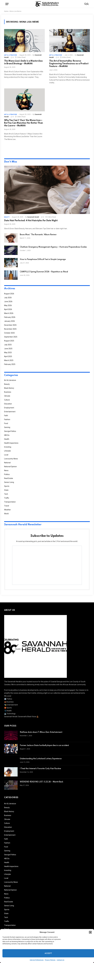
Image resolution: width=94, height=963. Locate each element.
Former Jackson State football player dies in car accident (44, 745)
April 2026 (8, 309)
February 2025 (9, 364)
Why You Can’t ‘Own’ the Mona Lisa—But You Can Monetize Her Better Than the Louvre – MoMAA (23, 123)
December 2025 (10, 325)
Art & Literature (10, 55)
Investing (7, 447)
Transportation (10, 502)
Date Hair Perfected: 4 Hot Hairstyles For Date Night (31, 220)
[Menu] (7, 4)
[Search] (86, 4)
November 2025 (10, 329)
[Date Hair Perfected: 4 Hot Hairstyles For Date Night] (47, 190)
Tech (6, 494)
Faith (6, 416)
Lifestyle (7, 451)
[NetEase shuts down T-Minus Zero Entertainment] (11, 735)
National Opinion (10, 467)
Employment (9, 408)
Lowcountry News (11, 459)
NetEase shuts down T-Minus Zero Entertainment (41, 732)
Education (8, 404)
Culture (7, 400)
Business (7, 392)
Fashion (7, 419)
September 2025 (10, 337)
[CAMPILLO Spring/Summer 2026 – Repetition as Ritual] (11, 275)
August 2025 (9, 341)
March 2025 (8, 360)
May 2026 (8, 305)
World (6, 514)
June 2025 (8, 349)
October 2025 (9, 333)
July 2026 (8, 298)
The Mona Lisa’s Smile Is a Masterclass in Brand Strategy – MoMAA (23, 62)
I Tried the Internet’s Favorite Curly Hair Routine (40, 769)
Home (6, 11)
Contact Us (60, 960)
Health (6, 439)
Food (6, 423)
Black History (9, 388)
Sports (6, 486)
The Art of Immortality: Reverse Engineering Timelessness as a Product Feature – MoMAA (68, 64)
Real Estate (8, 478)
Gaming (7, 427)
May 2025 (8, 352)
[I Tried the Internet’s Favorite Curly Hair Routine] (11, 772)
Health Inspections (11, 443)
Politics (7, 474)
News (6, 470)
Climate (7, 396)
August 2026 (9, 294)
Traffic (6, 498)
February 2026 (9, 317)
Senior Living (9, 482)
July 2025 (8, 345)
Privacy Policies (50, 960)
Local (6, 455)
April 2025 (8, 356)
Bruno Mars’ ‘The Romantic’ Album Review (38, 235)
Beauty (7, 217)
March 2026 (8, 313)
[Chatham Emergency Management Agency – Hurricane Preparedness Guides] (11, 250)
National (7, 463)
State (6, 490)
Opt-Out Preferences (37, 960)
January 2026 (9, 321)
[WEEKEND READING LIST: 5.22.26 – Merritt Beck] (11, 785)
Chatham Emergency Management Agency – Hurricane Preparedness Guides (53, 247)
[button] (90, 932)
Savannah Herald (33, 217)
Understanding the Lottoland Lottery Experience (41, 759)
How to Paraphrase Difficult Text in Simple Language (43, 259)
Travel (6, 506)
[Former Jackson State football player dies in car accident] (11, 748)
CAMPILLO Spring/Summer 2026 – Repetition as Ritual (44, 272)
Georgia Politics (10, 431)
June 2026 (8, 301)
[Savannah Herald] (47, 4)
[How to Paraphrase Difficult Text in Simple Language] (11, 262)
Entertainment (9, 412)
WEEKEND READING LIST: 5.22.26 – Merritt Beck (41, 782)
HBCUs (6, 435)
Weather (7, 510)
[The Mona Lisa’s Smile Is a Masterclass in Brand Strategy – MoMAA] (24, 40)
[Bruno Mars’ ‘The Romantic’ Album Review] (11, 238)
